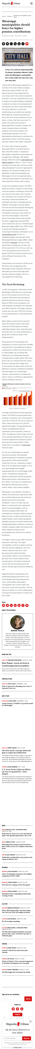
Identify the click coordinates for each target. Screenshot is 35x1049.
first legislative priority (9, 234)
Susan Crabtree (12, 767)
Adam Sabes (12, 701)
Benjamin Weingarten (14, 660)
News (3, 829)
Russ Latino (12, 684)
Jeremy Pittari (10, 842)
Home (3, 16)
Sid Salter (10, 958)
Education (5, 701)
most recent (26, 445)
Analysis (9, 16)
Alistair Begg (12, 919)
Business (4, 871)
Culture (4, 908)
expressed (14, 243)
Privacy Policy (22, 1044)
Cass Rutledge (12, 871)
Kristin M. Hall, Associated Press (16, 829)
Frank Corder (12, 882)
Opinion (4, 767)
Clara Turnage (10, 855)
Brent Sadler (12, 748)
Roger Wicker (11, 948)
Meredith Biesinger (13, 908)
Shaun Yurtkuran (12, 969)
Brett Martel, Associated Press (17, 927)
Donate (17, 1014)
